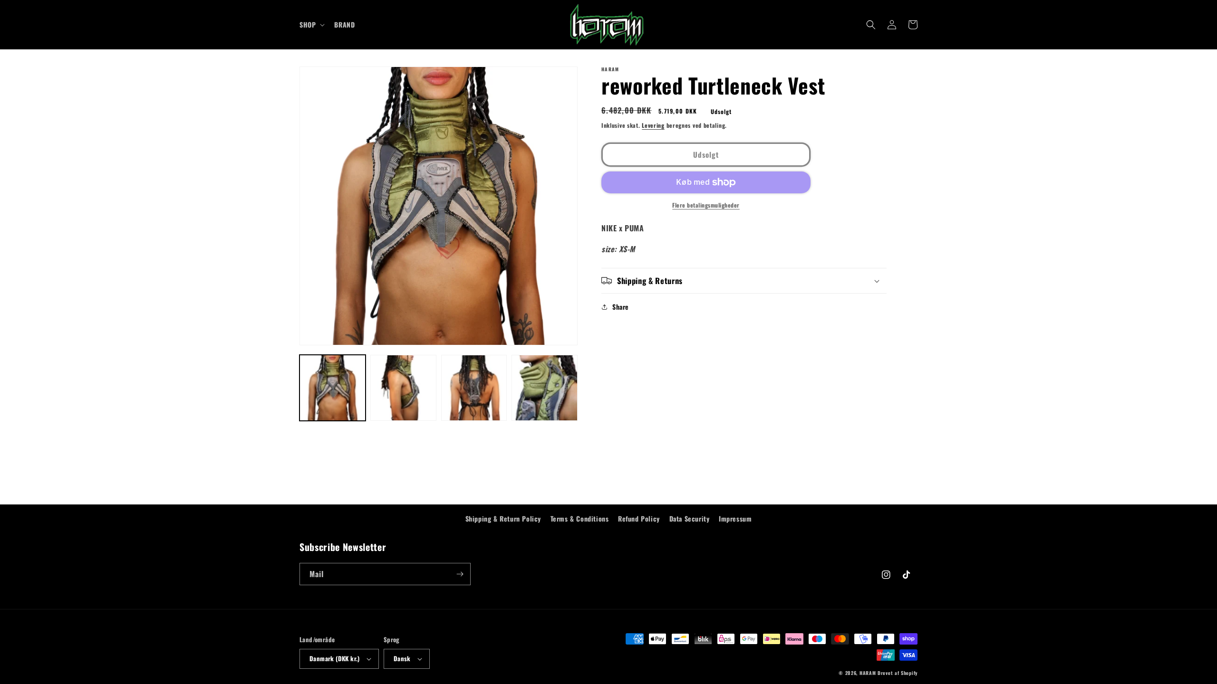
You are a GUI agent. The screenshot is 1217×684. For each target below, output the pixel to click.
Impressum (735, 518)
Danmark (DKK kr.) (334, 658)
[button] (311, 25)
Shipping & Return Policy (503, 518)
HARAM (868, 672)
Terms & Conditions (580, 518)
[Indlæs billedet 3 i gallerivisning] (474, 388)
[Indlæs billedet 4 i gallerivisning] (545, 388)
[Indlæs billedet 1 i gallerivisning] (332, 388)
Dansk (402, 658)
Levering (653, 125)
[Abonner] (459, 574)
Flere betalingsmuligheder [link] (706, 205)
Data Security (689, 518)
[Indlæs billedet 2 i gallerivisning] (403, 388)
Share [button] (620, 307)
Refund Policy (639, 518)
